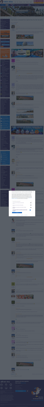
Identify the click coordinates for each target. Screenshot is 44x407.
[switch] (30, 202)
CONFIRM (17, 212)
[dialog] (22, 203)
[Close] (34, 192)
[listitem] (22, 201)
